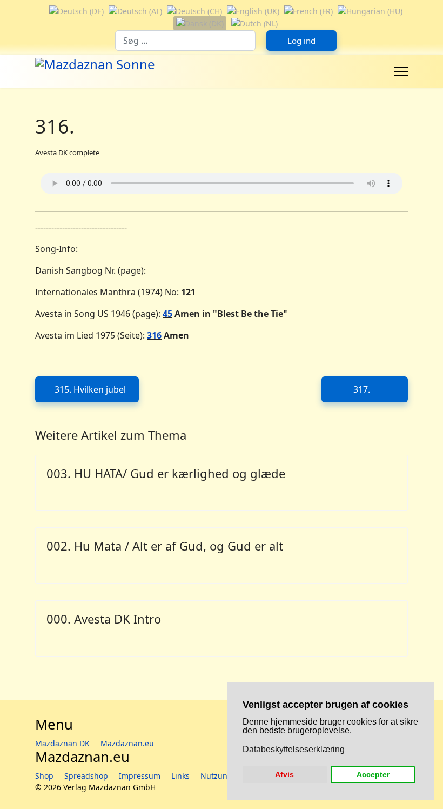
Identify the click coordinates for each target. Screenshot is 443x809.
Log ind (301, 40)
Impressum (139, 776)
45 (167, 314)
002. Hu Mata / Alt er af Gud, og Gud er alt (164, 546)
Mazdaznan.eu (127, 743)
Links (180, 776)
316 (154, 335)
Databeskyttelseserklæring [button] (294, 749)
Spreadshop (86, 776)
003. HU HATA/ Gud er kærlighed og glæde (165, 473)
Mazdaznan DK (62, 743)
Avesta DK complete (67, 152)
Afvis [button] (284, 774)
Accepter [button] (373, 774)
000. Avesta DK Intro (103, 619)
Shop (44, 776)
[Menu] (401, 71)
